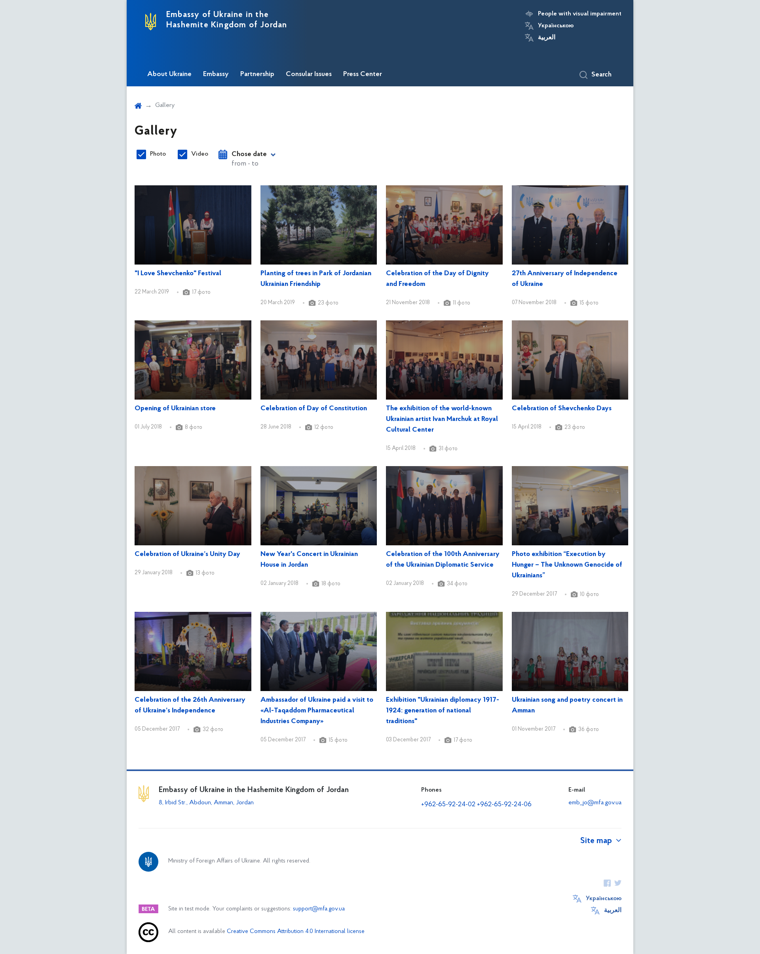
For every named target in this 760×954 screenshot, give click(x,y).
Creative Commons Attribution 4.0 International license (296, 932)
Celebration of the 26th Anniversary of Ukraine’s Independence (190, 705)
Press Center (362, 74)
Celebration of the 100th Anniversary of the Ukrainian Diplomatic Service (443, 560)
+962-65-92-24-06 (504, 804)
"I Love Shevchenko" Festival (178, 273)
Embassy (216, 74)
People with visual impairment (579, 14)
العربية (546, 37)
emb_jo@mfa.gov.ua (594, 803)
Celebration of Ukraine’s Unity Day (187, 554)
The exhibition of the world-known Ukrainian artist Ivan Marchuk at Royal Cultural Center (442, 419)
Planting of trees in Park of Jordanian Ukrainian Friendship (315, 279)
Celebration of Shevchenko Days (562, 408)
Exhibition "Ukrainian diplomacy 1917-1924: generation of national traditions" (442, 711)
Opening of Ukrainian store (175, 408)
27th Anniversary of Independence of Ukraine (565, 279)
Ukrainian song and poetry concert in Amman (567, 705)
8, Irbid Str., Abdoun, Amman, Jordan (207, 803)
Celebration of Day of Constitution (313, 408)
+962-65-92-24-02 (448, 804)
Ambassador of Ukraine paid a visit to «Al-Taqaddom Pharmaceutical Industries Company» (316, 711)
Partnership (257, 74)
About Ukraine (169, 74)
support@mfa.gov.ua (319, 909)
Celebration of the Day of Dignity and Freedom (437, 279)
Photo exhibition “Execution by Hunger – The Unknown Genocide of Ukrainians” (567, 565)
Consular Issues (309, 74)
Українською (556, 26)
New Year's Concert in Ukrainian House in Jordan (309, 560)
